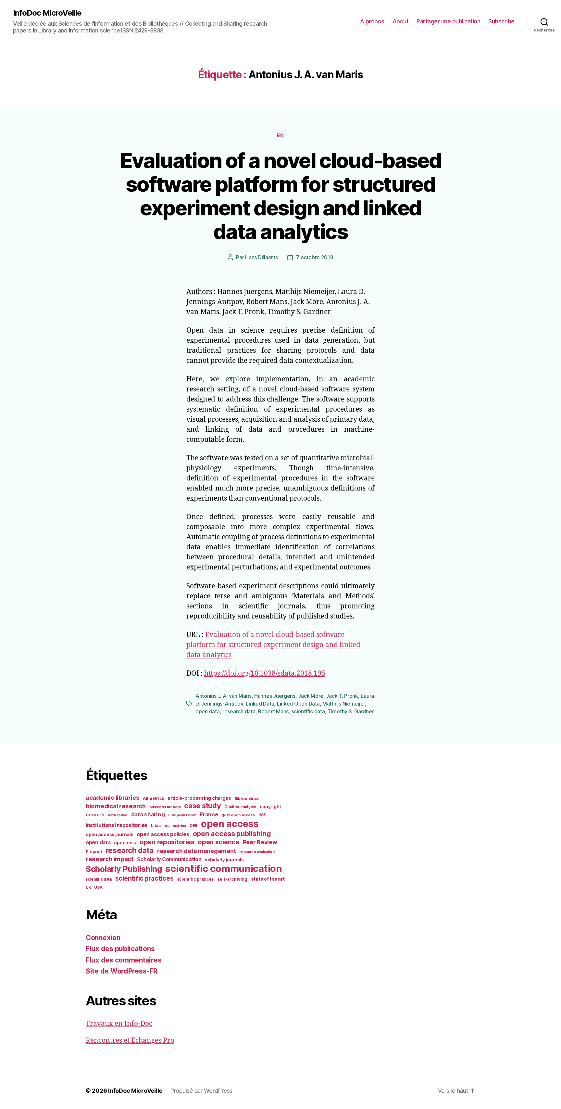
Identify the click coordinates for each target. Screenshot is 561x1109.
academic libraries (112, 797)
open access (230, 823)
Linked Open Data (298, 703)
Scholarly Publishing (124, 869)
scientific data (308, 711)
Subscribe (501, 21)
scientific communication (223, 868)
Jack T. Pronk (342, 696)
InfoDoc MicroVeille (47, 13)
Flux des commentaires (123, 960)
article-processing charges (199, 798)
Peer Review (260, 842)
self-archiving (232, 879)
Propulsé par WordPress (201, 1090)
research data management (196, 851)
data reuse (118, 815)
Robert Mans (273, 711)
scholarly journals (224, 859)
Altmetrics (153, 798)
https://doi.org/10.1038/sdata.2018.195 (264, 673)
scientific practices (144, 878)
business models (165, 807)
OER (193, 825)
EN (280, 135)
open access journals (109, 834)
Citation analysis (240, 807)
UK (88, 887)
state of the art (268, 879)
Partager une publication (448, 21)
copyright (270, 806)
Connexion (103, 938)
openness (125, 842)
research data (239, 711)
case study (202, 805)
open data (207, 711)
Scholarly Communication (169, 859)
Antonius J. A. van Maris (223, 696)
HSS (262, 815)
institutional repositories (116, 825)
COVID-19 (95, 815)
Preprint (94, 851)
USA (98, 887)
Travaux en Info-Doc (119, 1023)
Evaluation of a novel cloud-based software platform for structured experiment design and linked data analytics (280, 196)
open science (218, 842)
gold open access (238, 815)
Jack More (310, 696)
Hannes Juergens (274, 696)
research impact (109, 858)
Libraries (160, 825)
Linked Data (260, 703)
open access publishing (232, 833)
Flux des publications (120, 949)
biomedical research (116, 805)
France (209, 814)
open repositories (167, 842)
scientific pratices (195, 879)
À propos (372, 21)
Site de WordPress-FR (121, 971)
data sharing (148, 814)
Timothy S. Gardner (351, 711)
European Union (182, 815)
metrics (179, 826)
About (401, 21)
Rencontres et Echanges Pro (130, 1040)
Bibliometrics (247, 798)
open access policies (163, 834)
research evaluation (257, 851)
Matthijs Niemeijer (343, 703)
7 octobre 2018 (314, 257)
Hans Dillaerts (261, 257)
